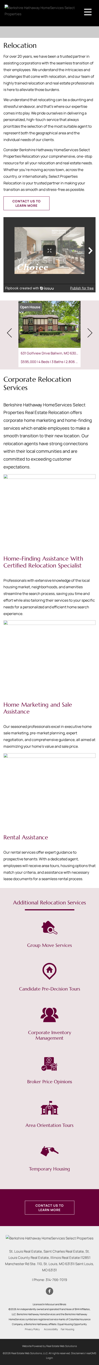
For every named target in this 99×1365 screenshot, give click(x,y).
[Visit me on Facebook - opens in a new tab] (49, 1291)
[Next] (89, 333)
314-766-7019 (56, 1279)
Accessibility (51, 1329)
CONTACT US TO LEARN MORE (26, 203)
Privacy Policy (32, 1329)
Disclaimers (78, 1353)
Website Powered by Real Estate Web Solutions (49, 1346)
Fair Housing (67, 1329)
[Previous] (9, 333)
